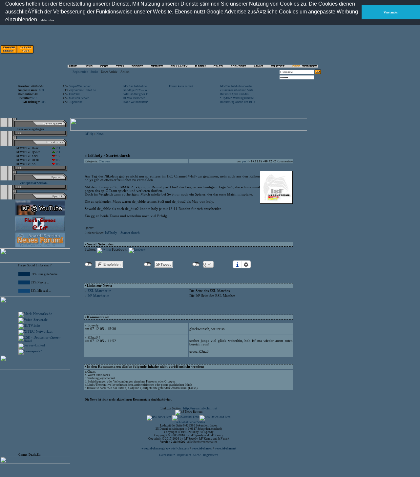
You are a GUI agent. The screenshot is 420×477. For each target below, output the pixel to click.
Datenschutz (167, 455)
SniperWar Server (80, 86)
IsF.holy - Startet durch (122, 233)
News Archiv (109, 71)
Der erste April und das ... (235, 94)
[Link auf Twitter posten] (104, 249)
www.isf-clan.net (225, 448)
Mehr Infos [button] (47, 20)
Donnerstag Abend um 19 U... (238, 102)
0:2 (57, 160)
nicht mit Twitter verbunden (147, 264)
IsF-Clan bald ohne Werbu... (237, 86)
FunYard (74, 94)
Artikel (125, 71)
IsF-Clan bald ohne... (136, 86)
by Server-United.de (83, 90)
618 (34, 98)
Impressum (184, 455)
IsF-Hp (89, 133)
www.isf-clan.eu (202, 448)
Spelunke (76, 102)
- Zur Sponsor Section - (33, 183)
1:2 (57, 156)
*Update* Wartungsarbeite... (238, 98)
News (100, 133)
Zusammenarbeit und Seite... (237, 90)
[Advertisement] (246, 49)
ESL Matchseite (99, 291)
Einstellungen (246, 264)
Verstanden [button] (391, 12)
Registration (80, 71)
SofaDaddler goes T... (136, 94)
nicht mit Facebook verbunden (88, 264)
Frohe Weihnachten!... (136, 102)
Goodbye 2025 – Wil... (137, 90)
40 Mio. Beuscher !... (135, 98)
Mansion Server (79, 98)
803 (41, 90)
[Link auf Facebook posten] (137, 249)
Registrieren (211, 455)
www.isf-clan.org (152, 448)
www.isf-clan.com (177, 448)
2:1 (57, 148)
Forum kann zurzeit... (182, 86)
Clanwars (105, 161)
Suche (94, 71)
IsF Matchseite (98, 296)
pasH (245, 161)
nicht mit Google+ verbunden (196, 264)
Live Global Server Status (189, 422)
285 (43, 102)
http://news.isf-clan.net (200, 408)
